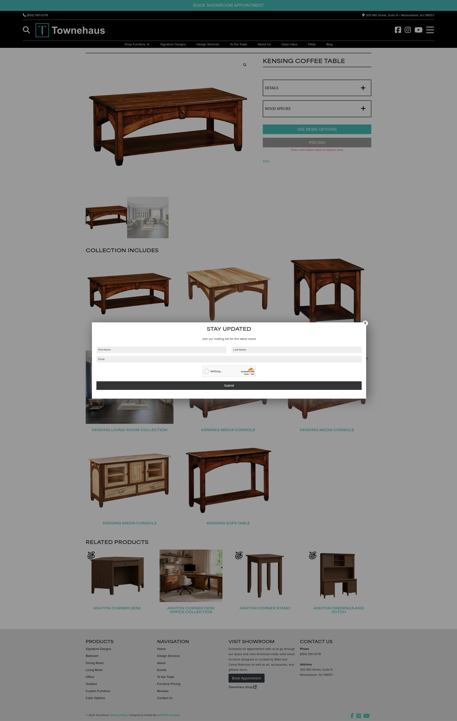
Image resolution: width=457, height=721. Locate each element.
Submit (229, 385)
